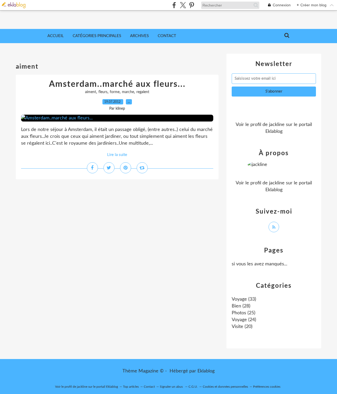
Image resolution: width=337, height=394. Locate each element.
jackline (277, 124)
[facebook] (174, 5)
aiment (90, 92)
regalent (142, 92)
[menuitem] (55, 36)
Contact (167, 36)
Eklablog (206, 371)
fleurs (102, 92)
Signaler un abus (172, 386)
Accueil (55, 36)
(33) (244, 299)
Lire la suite (117, 155)
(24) (244, 319)
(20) (242, 326)
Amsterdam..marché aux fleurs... (117, 84)
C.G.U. (193, 386)
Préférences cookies (266, 386)
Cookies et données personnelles (225, 386)
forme (115, 92)
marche (128, 92)
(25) (243, 313)
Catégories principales (97, 36)
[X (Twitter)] (183, 5)
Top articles (131, 386)
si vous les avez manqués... (259, 264)
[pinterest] (191, 5)
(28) (241, 306)
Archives (139, 36)
